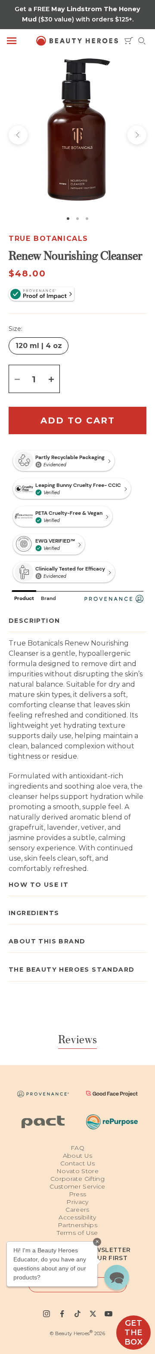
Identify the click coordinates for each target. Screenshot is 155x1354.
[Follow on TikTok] (77, 1313)
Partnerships (77, 1225)
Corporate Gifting (77, 1179)
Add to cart (77, 420)
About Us (78, 1155)
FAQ (77, 1148)
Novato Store (77, 1171)
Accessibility (77, 1217)
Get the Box (133, 1332)
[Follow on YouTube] (108, 1313)
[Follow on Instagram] (46, 1313)
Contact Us (77, 1163)
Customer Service (77, 1186)
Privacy (77, 1202)
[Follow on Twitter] (93, 1313)
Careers (77, 1209)
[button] (116, 1277)
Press (78, 1194)
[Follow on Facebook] (62, 1313)
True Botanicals (48, 238)
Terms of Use (77, 1233)
